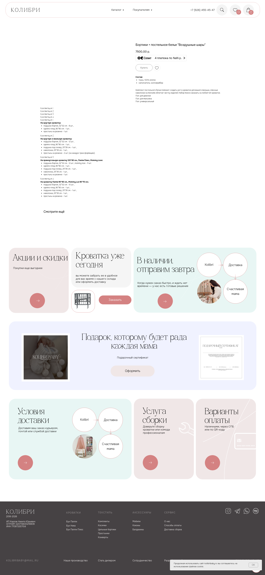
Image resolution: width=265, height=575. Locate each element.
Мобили (136, 521)
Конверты (103, 537)
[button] (161, 58)
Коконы (136, 525)
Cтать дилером (106, 560)
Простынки (103, 533)
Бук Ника (71, 525)
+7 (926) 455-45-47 (202, 10)
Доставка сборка (173, 529)
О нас (167, 521)
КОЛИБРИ (26, 10)
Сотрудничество (142, 560)
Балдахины (138, 529)
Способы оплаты (173, 525)
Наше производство (76, 560)
